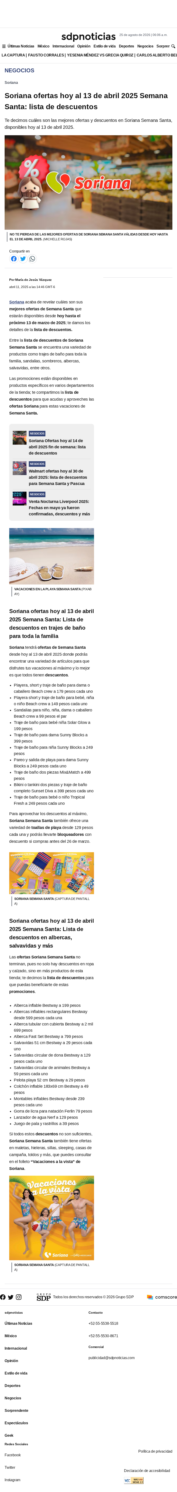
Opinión (83, 46)
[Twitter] (23, 258)
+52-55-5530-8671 (103, 1336)
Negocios (145, 46)
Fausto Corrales (46, 55)
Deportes (126, 46)
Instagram (12, 1480)
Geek (9, 1435)
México (43, 46)
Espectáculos (16, 1423)
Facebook (13, 1455)
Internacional (63, 46)
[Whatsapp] (32, 258)
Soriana (11, 83)
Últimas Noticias (21, 46)
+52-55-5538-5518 (103, 1323)
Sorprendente (16, 1411)
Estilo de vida (104, 46)
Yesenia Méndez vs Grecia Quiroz (100, 55)
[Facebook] (13, 258)
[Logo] (88, 37)
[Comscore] (162, 1297)
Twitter (10, 1467)
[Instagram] (18, 1297)
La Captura (13, 55)
